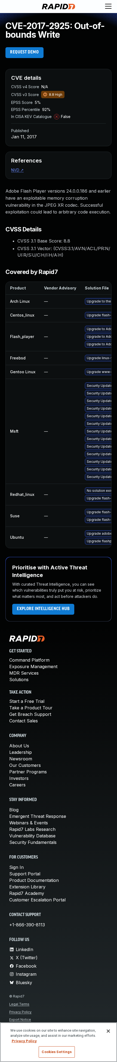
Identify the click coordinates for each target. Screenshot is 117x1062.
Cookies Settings (57, 1052)
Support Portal (24, 873)
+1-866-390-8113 (27, 924)
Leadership (20, 752)
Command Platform (29, 660)
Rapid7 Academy (26, 893)
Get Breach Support (30, 714)
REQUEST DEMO (24, 52)
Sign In (16, 867)
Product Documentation (34, 880)
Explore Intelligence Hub (43, 609)
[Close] (108, 1031)
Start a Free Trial (26, 701)
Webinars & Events (28, 822)
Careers (17, 784)
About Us (19, 745)
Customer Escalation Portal (37, 899)
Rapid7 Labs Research (32, 829)
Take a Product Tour (31, 707)
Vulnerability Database (32, 835)
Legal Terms (19, 1004)
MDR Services (24, 673)
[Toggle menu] (108, 6)
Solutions (19, 679)
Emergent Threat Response (37, 816)
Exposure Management (33, 666)
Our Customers (25, 765)
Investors (19, 778)
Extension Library (27, 886)
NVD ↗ (17, 170)
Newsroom (20, 758)
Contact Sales (23, 720)
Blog (14, 809)
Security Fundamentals (33, 842)
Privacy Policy (20, 1012)
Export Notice (20, 1020)
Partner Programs (28, 771)
